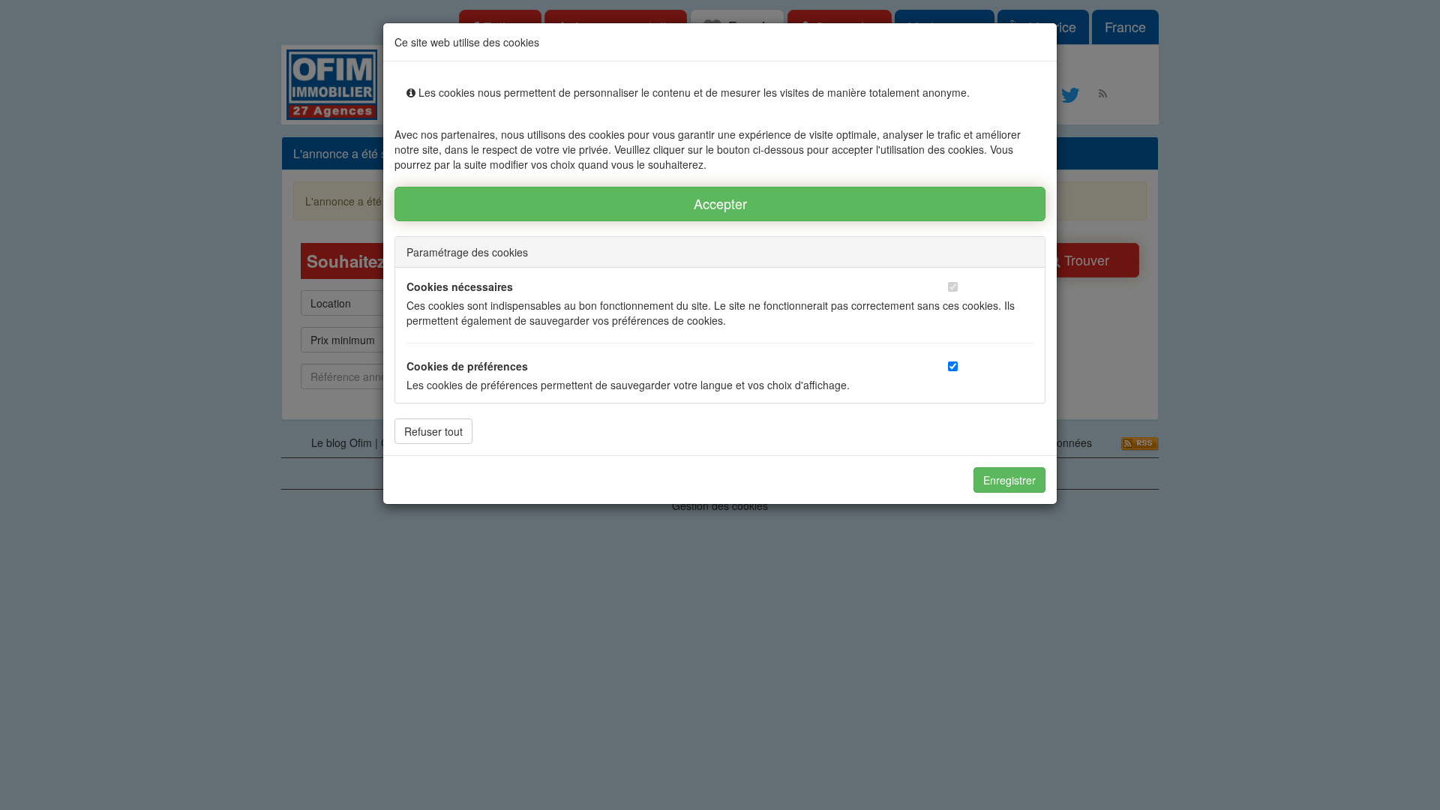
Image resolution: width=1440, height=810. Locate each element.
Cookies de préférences (467, 366)
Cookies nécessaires (459, 286)
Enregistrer (1009, 480)
